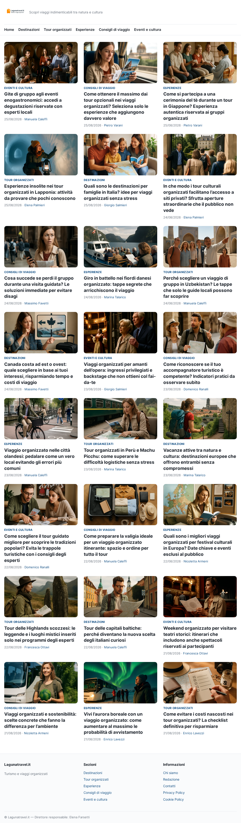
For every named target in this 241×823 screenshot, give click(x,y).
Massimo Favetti (36, 303)
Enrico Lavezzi (114, 739)
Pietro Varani (113, 125)
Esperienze (85, 29)
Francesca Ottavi (36, 647)
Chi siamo (170, 773)
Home (9, 29)
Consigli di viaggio (114, 29)
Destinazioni (29, 29)
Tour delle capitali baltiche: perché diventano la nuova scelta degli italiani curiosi (119, 634)
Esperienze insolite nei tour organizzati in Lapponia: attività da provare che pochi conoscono (40, 192)
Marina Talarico (115, 297)
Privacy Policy (174, 793)
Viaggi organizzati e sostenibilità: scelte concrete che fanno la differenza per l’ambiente (40, 720)
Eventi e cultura (147, 29)
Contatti (169, 786)
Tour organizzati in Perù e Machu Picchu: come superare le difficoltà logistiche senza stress (119, 456)
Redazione (171, 779)
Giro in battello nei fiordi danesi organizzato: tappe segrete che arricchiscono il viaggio (118, 284)
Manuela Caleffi (35, 119)
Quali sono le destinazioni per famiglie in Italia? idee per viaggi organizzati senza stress (118, 192)
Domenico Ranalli (196, 389)
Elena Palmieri (34, 205)
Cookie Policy (173, 799)
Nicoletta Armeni (196, 561)
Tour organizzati (58, 29)
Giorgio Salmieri (115, 205)
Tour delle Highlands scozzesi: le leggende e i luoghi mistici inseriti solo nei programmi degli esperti (40, 634)
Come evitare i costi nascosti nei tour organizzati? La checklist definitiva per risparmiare (198, 720)
